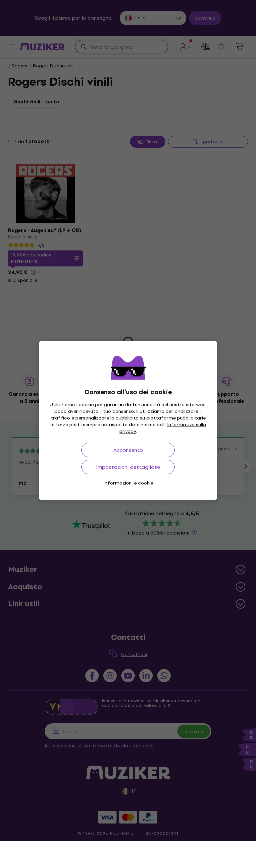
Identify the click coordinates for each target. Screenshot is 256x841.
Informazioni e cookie (128, 483)
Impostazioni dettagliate (128, 467)
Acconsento (128, 450)
